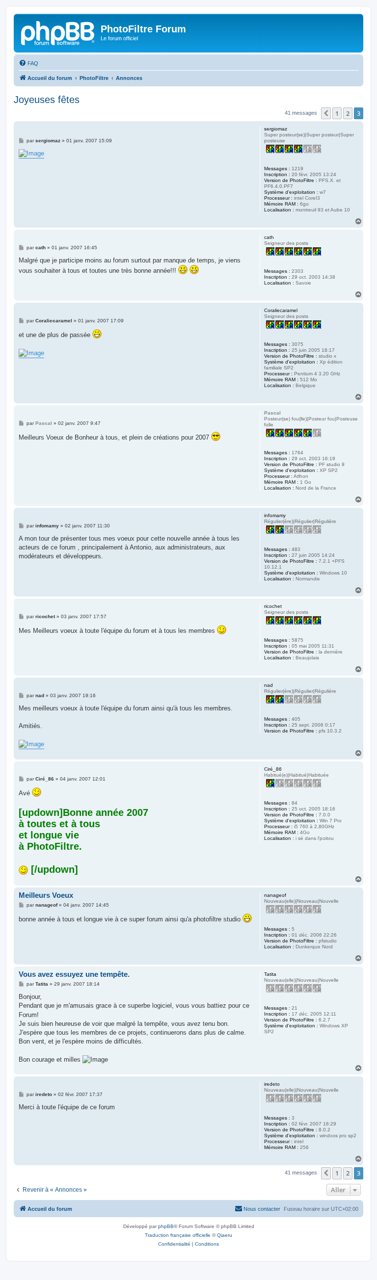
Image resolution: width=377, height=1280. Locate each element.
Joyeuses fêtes (47, 99)
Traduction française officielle (178, 1235)
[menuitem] (28, 63)
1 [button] (337, 113)
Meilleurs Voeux (46, 895)
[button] (326, 113)
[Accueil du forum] (58, 32)
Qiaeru (224, 1235)
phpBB (166, 1226)
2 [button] (348, 113)
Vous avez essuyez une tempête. (74, 974)
